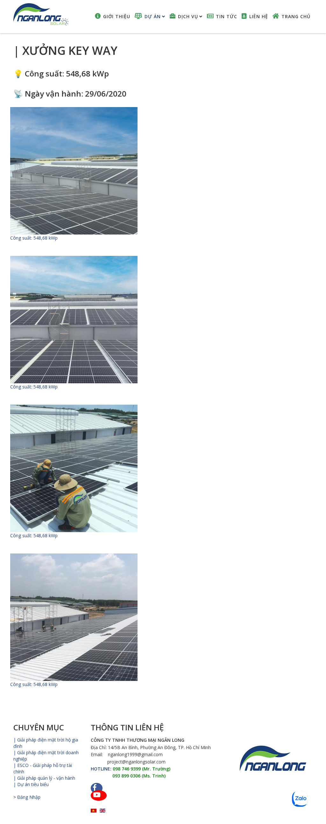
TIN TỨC (226, 16)
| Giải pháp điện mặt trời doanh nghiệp (46, 755)
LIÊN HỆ (258, 16)
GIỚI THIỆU (116, 16)
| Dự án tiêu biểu (31, 784)
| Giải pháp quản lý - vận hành (44, 778)
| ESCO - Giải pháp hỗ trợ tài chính (42, 768)
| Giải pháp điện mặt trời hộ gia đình (45, 743)
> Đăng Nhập (26, 797)
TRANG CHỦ (295, 16)
